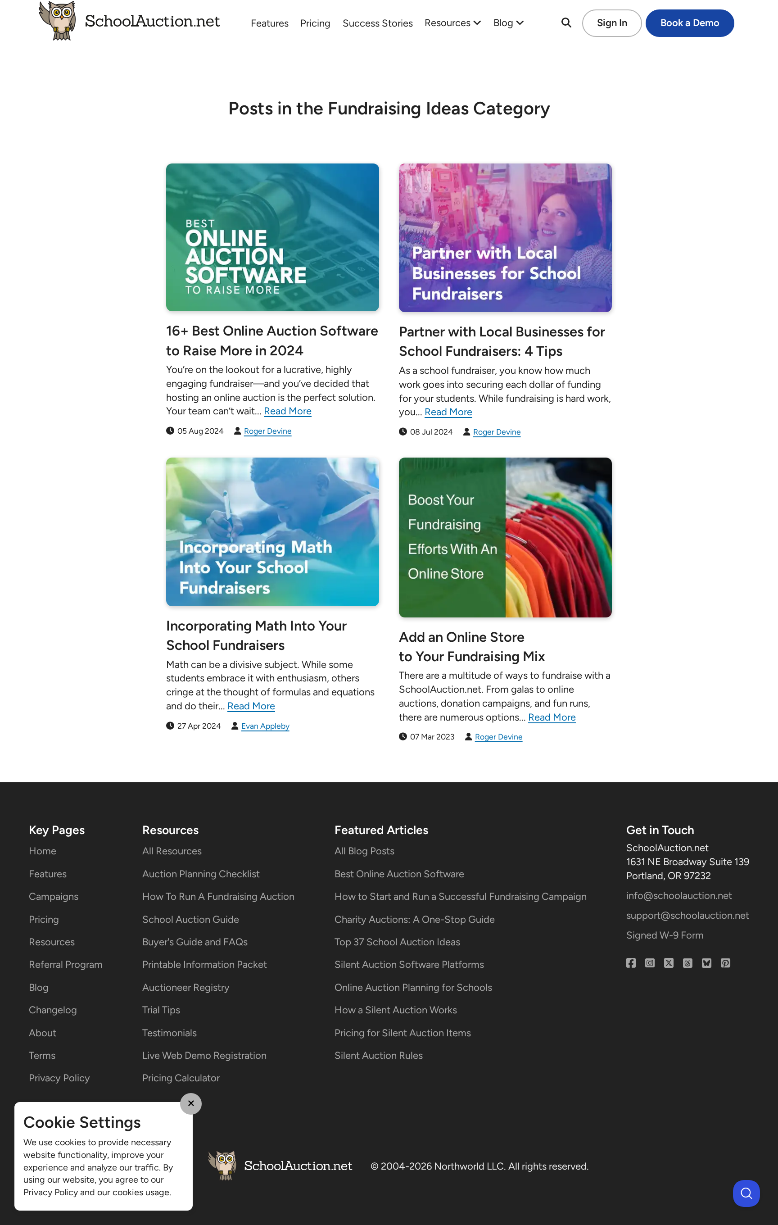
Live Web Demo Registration (204, 1055)
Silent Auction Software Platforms (409, 964)
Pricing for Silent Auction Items (403, 1033)
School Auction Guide (190, 919)
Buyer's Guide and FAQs (195, 942)
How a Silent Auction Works (396, 1010)
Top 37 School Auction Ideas (397, 942)
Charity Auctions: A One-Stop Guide (415, 919)
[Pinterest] (725, 963)
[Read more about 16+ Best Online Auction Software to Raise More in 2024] (272, 237)
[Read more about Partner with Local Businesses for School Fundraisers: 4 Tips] (505, 237)
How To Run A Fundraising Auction (218, 896)
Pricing (315, 23)
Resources (449, 23)
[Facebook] (631, 963)
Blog (504, 23)
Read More (288, 411)
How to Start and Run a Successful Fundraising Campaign (461, 896)
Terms (42, 1055)
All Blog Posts (364, 851)
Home (42, 851)
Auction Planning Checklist (201, 874)
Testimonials (169, 1033)
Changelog (53, 1010)
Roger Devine (268, 431)
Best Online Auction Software (399, 874)
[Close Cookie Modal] (191, 1104)
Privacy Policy (59, 1078)
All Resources (172, 851)
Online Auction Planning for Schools (413, 987)
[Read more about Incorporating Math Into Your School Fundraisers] (272, 532)
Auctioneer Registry (186, 987)
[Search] (566, 23)
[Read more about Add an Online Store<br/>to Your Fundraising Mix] (505, 537)
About (42, 1033)
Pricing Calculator (181, 1078)
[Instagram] (650, 963)
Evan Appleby (265, 725)
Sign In (612, 23)
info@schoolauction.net (679, 895)
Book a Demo (689, 23)
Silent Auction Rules (379, 1055)
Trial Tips (161, 1010)
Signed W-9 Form (665, 935)
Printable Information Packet (204, 964)
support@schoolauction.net (687, 915)
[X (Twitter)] (669, 963)
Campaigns (53, 896)
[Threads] (687, 963)
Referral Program (66, 964)
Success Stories (378, 23)
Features (270, 23)
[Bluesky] (706, 963)
